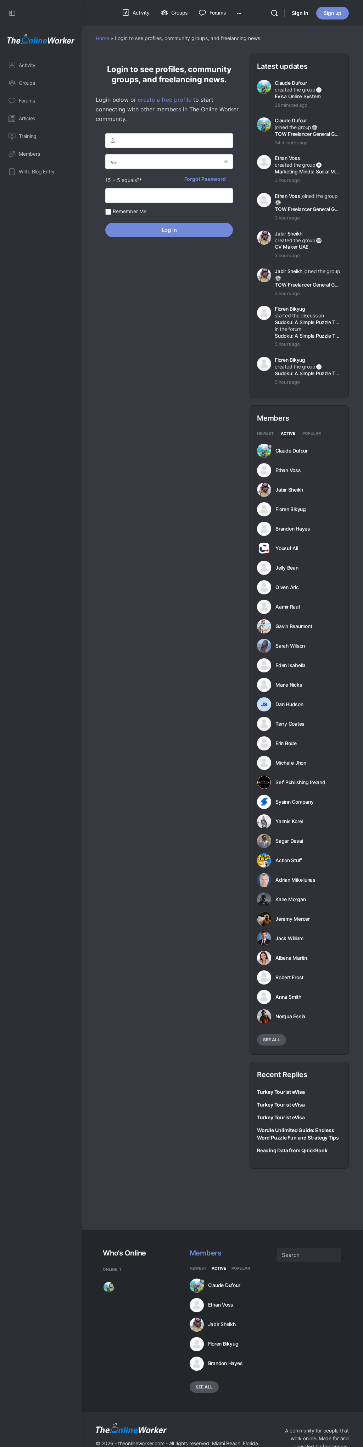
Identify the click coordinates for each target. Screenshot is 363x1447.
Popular (311, 434)
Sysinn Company (294, 802)
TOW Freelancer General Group (307, 134)
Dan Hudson (289, 704)
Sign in (300, 13)
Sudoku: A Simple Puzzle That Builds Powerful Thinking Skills (307, 336)
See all (271, 1039)
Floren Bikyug (290, 309)
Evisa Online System (297, 96)
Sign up (332, 13)
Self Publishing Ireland (300, 782)
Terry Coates (290, 724)
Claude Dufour (291, 83)
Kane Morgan (290, 899)
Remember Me (128, 211)
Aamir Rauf (287, 607)
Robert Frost (289, 977)
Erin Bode (286, 743)
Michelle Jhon (290, 763)
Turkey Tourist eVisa (281, 1092)
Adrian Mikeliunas (295, 880)
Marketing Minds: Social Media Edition (307, 171)
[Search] (274, 13)
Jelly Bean (286, 568)
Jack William (289, 938)
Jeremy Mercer (292, 919)
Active (288, 434)
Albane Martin (291, 958)
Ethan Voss (287, 158)
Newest (265, 434)
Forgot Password (205, 179)
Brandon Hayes (292, 529)
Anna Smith (288, 997)
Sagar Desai (289, 841)
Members (206, 1253)
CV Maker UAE (291, 247)
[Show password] (226, 161)
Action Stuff (288, 860)
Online (112, 1269)
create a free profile (164, 99)
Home (102, 38)
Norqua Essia (290, 1016)
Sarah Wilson (290, 646)
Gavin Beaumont (293, 626)
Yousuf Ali (286, 548)
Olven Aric (287, 587)
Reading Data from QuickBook (292, 1150)
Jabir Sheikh (288, 234)
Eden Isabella (290, 665)
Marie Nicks (288, 685)
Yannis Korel (289, 821)
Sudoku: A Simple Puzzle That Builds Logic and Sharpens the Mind (307, 322)
